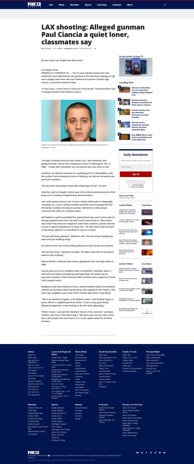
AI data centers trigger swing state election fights (129, 289)
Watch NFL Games (129, 408)
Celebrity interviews (129, 371)
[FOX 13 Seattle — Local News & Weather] (35, 5)
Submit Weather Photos (107, 374)
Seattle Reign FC (57, 421)
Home (31, 351)
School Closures (104, 376)
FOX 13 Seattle (57, 48)
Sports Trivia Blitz (58, 435)
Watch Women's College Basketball (131, 429)
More (129, 4)
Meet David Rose (152, 360)
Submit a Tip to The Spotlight (153, 372)
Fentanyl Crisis (151, 368)
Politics (77, 363)
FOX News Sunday (81, 393)
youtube (137, 452)
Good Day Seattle (108, 351)
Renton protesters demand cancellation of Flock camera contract (142, 102)
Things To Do (104, 368)
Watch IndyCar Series (130, 421)
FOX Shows (32, 373)
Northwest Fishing (58, 440)
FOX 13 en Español (82, 390)
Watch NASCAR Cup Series (132, 418)
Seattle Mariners (57, 410)
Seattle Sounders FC (59, 413)
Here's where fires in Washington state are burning (126, 252)
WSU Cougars (57, 427)
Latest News (125, 205)
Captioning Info (33, 387)
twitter (160, 452)
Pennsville (107, 201)
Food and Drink (80, 371)
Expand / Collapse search (164, 5)
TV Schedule (32, 370)
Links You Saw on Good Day (107, 383)
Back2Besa (103, 387)
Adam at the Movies (106, 366)
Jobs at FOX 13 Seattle (36, 376)
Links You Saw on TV (35, 368)
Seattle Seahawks (58, 408)
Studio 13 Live (129, 351)
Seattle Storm (57, 416)
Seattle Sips (126, 366)
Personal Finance (81, 408)
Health (77, 379)
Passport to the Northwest (132, 368)
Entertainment (80, 368)
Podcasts (103, 404)
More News (81, 351)
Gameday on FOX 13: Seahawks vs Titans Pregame (129, 299)
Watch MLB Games (129, 415)
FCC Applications (34, 395)
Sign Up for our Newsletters (33, 361)
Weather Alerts (33, 416)
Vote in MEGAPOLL (106, 360)
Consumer (79, 376)
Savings (78, 419)
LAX (113, 76)
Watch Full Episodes (153, 357)
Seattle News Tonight (59, 357)
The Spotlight (153, 351)
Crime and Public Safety (154, 363)
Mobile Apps (32, 357)
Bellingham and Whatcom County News (61, 380)
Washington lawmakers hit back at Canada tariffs (128, 309)
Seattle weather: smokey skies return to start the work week (129, 270)
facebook (146, 452)
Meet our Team (33, 365)
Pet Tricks (102, 363)
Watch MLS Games (129, 435)
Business (78, 413)
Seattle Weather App (35, 413)
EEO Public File (33, 392)
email (164, 452)
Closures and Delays (35, 419)
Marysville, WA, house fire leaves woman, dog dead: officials (128, 231)
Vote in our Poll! (126, 195)
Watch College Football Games (130, 411)
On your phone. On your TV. (131, 56)
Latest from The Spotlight (155, 355)
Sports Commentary (59, 432)
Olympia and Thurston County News (60, 375)
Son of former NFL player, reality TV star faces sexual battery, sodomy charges (128, 241)
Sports (55, 404)
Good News (79, 387)
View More (147, 205)
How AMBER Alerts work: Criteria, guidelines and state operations (142, 137)
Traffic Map (32, 410)
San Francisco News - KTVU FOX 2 (59, 388)
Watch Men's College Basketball (130, 424)
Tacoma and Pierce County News (61, 366)
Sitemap (78, 395)
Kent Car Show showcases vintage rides (128, 279)
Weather (32, 404)
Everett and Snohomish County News (60, 371)
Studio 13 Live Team (129, 357)
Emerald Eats (127, 363)
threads (155, 452)
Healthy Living (80, 382)
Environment (79, 385)
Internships (32, 378)
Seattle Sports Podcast (107, 412)
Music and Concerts (82, 374)
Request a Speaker (34, 381)
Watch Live (103, 355)
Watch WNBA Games (130, 433)
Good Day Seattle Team (107, 357)
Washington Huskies (59, 424)
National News (80, 360)
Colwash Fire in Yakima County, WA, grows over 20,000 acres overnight (127, 211)
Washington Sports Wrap (61, 429)
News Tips (31, 355)
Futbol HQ (55, 437)
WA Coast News (57, 384)
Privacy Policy (138, 185)
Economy (78, 416)
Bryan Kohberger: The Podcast (107, 421)
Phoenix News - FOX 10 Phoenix (60, 397)
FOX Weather (32, 434)
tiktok (151, 452)
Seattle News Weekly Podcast (106, 409)
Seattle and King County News (60, 361)
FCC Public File (33, 389)
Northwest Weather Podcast (106, 416)
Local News (79, 355)
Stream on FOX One (132, 404)
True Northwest (104, 371)
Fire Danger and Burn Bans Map (38, 428)
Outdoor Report (104, 379)
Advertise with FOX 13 (36, 384)
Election (78, 366)
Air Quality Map (33, 421)
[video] (147, 271)
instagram (142, 452)
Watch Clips (126, 355)
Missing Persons (152, 366)
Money (78, 404)
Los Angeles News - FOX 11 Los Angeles (60, 392)
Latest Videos (126, 263)
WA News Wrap (80, 357)
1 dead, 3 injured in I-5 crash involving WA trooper (129, 221)
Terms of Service (137, 187)
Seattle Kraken (57, 419)
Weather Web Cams (35, 408)
